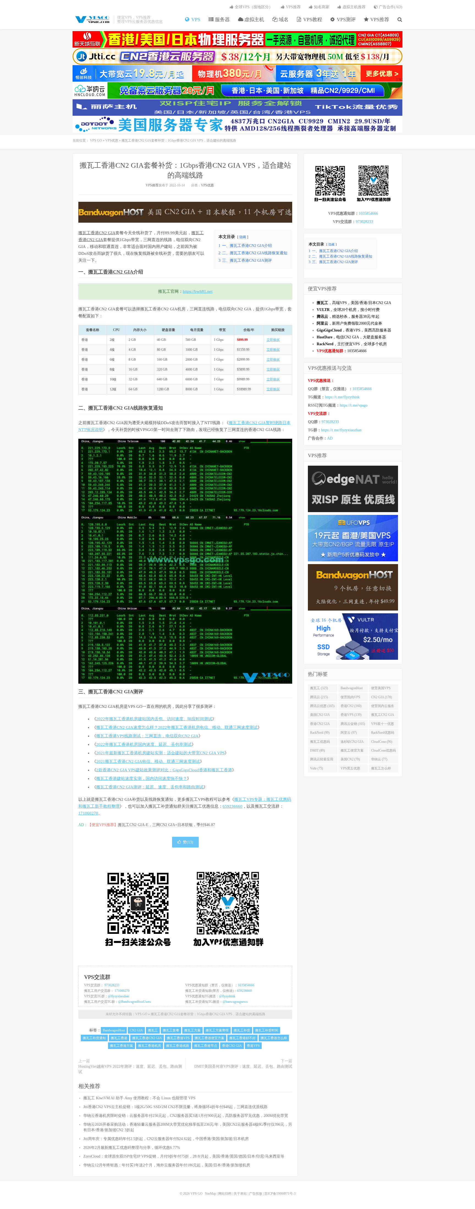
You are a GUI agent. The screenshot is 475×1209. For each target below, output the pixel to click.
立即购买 (273, 340)
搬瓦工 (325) (319, 688)
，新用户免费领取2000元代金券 (349, 323)
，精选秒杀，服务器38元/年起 (348, 316)
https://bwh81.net (197, 291)
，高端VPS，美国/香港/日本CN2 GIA (354, 303)
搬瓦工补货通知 (94, 1038)
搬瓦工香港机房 (149, 1046)
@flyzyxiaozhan (118, 996)
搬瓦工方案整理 (217, 1030)
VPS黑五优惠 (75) (350, 769)
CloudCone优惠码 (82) (383, 752)
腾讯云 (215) (319, 697)
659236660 (232, 806)
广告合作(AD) (390, 7)
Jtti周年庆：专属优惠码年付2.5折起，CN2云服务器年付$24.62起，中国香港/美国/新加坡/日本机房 (166, 1139)
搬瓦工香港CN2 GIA (96, 233)
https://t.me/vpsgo (354, 405)
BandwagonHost (114, 1030)
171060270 (88, 813)
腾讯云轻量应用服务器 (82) (321, 760)
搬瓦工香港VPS (178, 1038)
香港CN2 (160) (351, 706)
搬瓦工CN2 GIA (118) (382, 716)
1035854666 (246, 985)
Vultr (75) (316, 768)
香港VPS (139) (351, 715)
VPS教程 (312, 19)
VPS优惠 (111, 140)
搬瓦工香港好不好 (242, 1038)
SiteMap (210, 1194)
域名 (283, 19)
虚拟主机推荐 (353, 7)
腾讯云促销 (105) (353, 724)
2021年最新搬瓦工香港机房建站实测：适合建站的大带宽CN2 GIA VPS (160, 753)
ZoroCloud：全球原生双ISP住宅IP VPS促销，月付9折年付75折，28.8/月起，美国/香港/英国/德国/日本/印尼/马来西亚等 (183, 1156)
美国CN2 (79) (350, 759)
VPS (195, 19)
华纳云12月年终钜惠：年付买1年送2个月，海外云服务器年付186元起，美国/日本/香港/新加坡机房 (166, 1165)
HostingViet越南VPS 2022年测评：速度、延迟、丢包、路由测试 (130, 1069)
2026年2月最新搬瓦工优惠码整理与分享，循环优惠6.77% (131, 1147)
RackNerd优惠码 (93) (382, 734)
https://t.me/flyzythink (342, 397)
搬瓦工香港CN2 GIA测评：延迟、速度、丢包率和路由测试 (149, 787)
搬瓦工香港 (119, 1038)
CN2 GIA (95, 240)
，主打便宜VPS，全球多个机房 (352, 344)
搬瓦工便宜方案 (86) (352, 752)
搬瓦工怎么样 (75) (381, 769)
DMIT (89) (317, 750)
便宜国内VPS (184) (350, 698)
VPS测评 (345, 19)
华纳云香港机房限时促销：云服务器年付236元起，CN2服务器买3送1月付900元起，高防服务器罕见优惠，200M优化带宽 (185, 1116)
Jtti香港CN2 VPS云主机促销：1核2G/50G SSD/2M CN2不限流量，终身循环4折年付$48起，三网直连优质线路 (175, 1107)
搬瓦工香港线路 (177, 1046)
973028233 (111, 985)
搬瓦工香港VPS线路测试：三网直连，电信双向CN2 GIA (147, 736)
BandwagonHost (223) (352, 689)
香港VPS (253, 1046)
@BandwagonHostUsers (134, 1002)
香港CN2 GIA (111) (320, 725)
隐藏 (242, 237)
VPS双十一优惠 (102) (382, 725)
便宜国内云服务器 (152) (382, 707)
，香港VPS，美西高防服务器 (354, 330)
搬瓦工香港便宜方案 (209, 1038)
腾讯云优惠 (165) (322, 706)
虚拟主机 (253, 19)
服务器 (222, 19)
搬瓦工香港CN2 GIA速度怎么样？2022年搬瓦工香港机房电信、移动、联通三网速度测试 (177, 727)
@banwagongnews (235, 1002)
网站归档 (224, 1194)
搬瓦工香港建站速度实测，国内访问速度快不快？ (141, 778)
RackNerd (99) (320, 733)
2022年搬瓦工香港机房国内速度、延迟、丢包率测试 (144, 744)
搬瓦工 (95, 272)
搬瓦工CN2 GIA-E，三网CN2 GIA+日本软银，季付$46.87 (166, 825)
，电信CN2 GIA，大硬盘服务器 (351, 337)
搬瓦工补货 (242, 1030)
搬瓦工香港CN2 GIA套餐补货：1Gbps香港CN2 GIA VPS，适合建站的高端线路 (208, 1014)
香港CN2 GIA (118, 272)
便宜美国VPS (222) (381, 689)
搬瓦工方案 (192, 1030)
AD (330, 438)
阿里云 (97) (349, 733)
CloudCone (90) (381, 742)
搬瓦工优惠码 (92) (320, 743)
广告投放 (255, 1194)
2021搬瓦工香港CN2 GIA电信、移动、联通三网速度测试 (148, 761)
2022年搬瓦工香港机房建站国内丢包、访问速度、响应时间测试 (154, 719)
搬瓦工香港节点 (205, 1046)
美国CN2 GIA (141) (320, 716)
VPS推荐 (379, 19)
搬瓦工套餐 (171, 1030)
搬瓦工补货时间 (266, 1030)
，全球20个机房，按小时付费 (348, 310)
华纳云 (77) (379, 759)
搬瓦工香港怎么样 (274, 1038)
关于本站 (240, 1194)
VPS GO (92, 19)
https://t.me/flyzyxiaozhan (341, 430)
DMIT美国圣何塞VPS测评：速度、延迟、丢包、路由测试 (243, 1066)
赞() (188, 842)
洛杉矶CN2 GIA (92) (352, 743)
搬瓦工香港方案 (121, 1046)
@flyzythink (227, 996)
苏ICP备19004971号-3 (280, 1194)
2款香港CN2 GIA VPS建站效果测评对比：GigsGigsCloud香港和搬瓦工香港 (164, 770)
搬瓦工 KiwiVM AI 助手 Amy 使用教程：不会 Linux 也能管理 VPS (139, 1098)
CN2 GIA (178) (381, 697)
